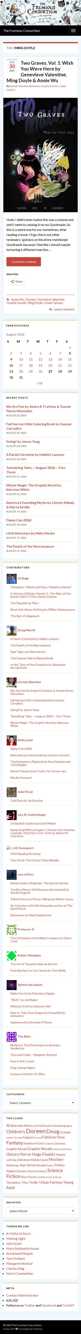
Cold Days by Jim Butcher (26, 800)
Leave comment (64, 309)
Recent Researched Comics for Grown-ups (38, 771)
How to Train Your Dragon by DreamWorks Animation (37, 1014)
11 (31, 359)
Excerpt (37, 1137)
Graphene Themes (31, 1328)
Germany (59, 1143)
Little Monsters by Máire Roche (30, 533)
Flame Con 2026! (19, 520)
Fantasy (14, 1143)
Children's (15, 1131)
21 (60, 365)
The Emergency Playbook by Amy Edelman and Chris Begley (40, 763)
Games (49, 1143)
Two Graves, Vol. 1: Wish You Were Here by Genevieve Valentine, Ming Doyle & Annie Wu (39, 71)
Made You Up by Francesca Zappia (32, 993)
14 (60, 359)
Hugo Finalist (43, 1154)
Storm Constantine (19, 1273)
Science (42, 1171)
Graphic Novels (49, 86)
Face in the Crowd (22, 1061)
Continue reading (24, 261)
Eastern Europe (14, 1137)
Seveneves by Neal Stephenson (31, 915)
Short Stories (29, 1177)
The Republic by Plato (24, 603)
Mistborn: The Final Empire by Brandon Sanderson (35, 1046)
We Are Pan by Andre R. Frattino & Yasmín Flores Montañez (42, 692)
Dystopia (65, 1132)
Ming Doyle (35, 303)
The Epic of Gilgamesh (24, 616)
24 (21, 371)
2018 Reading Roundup (25, 853)
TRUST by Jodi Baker (24, 1000)
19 (40, 365)
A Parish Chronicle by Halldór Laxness (35, 454)
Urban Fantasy (53, 303)
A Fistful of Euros (18, 1233)
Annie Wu (17, 299)
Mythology (12, 1165)
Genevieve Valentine (50, 299)
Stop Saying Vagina (22, 1067)
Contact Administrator (22, 1295)
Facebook (49, 1305)
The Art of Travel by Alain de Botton (34, 964)
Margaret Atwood (19, 1263)
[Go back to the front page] (40, 12)
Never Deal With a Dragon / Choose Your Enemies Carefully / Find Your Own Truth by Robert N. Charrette (42, 833)
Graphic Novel (16, 1149)
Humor (61, 1154)
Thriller (34, 1182)
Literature (24, 1160)
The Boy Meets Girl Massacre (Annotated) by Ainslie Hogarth (39, 891)
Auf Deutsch (46, 1125)
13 (50, 359)
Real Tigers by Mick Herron (27, 651)
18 (31, 365)
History (12, 1154)
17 (21, 365)
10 (21, 359)
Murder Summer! (21, 777)
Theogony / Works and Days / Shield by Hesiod (40, 587)
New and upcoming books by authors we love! (40, 755)
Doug (53, 1131)
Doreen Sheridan (19, 86)
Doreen (36, 86)
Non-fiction (28, 1165)
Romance (22, 1171)
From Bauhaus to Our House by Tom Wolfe (38, 970)
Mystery (56, 1159)
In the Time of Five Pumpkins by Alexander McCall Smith (38, 666)
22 (70, 365)
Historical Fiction (62, 1149)
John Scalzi (14, 1243)
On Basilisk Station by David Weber (33, 823)
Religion (11, 1171)
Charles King (15, 1268)
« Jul (39, 383)
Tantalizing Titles (17, 1182)
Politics (59, 1165)
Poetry (50, 1165)
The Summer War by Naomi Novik (31, 658)
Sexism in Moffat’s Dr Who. (27, 1074)
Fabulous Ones (53, 1137)
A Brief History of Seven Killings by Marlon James (42, 899)
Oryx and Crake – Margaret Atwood (33, 1054)
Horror (25, 1154)
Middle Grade (39, 1160)
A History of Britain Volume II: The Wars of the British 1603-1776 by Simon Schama (40, 595)
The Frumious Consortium (21, 30)
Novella (41, 1165)
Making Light (15, 1238)
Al (8, 1125)
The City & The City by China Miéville (34, 860)
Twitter (29, 1305)
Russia (33, 1171)
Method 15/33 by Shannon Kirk (30, 1006)
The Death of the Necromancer (30, 546)
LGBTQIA (11, 1160)
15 (70, 359)
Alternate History (22, 1125)
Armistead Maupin (19, 1253)
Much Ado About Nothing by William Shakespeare (42, 609)
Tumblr (68, 1305)
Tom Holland (15, 1258)
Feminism (29, 1143)
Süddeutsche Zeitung (49, 1177)
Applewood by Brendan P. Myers (31, 1022)
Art (36, 1125)
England (28, 1137)
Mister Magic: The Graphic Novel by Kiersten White (39, 724)
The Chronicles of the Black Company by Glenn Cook (40, 939)
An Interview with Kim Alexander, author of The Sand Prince (41, 907)
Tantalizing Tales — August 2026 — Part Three (40, 716)
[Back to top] (71, 1324)
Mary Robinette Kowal (22, 1248)
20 (50, 365)
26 (40, 371)
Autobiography (63, 1125)
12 (40, 359)
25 (31, 371)
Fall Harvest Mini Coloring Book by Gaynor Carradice (37, 701)
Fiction (40, 1143)
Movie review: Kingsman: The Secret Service (39, 883)
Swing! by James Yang (23, 441)
